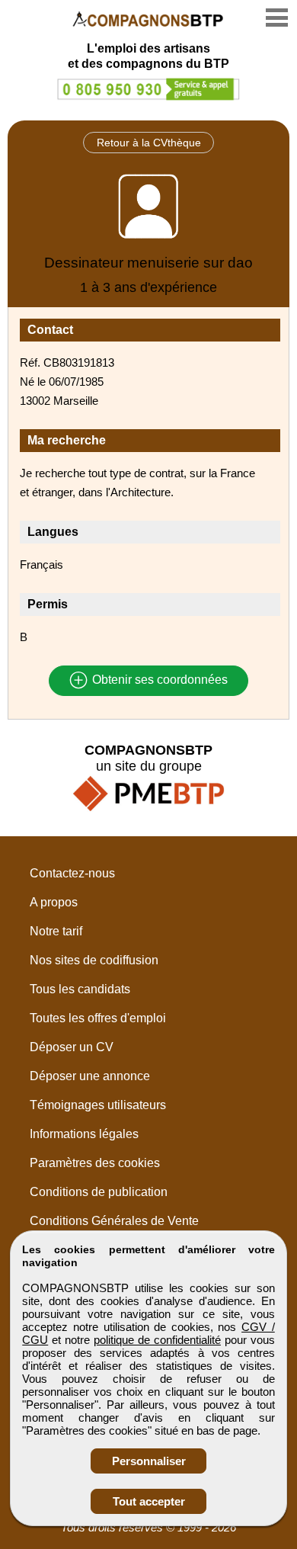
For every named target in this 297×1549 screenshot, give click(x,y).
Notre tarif (56, 931)
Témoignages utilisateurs (98, 1104)
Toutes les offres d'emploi (98, 1018)
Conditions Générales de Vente (114, 1220)
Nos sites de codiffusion (94, 960)
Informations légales (84, 1133)
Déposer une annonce (90, 1076)
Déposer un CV (71, 1047)
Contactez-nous (72, 873)
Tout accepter (149, 1501)
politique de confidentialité (157, 1339)
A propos (54, 902)
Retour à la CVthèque (149, 142)
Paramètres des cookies (95, 1162)
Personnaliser (149, 1460)
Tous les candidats (80, 989)
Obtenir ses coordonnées (158, 680)
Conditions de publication (99, 1191)
